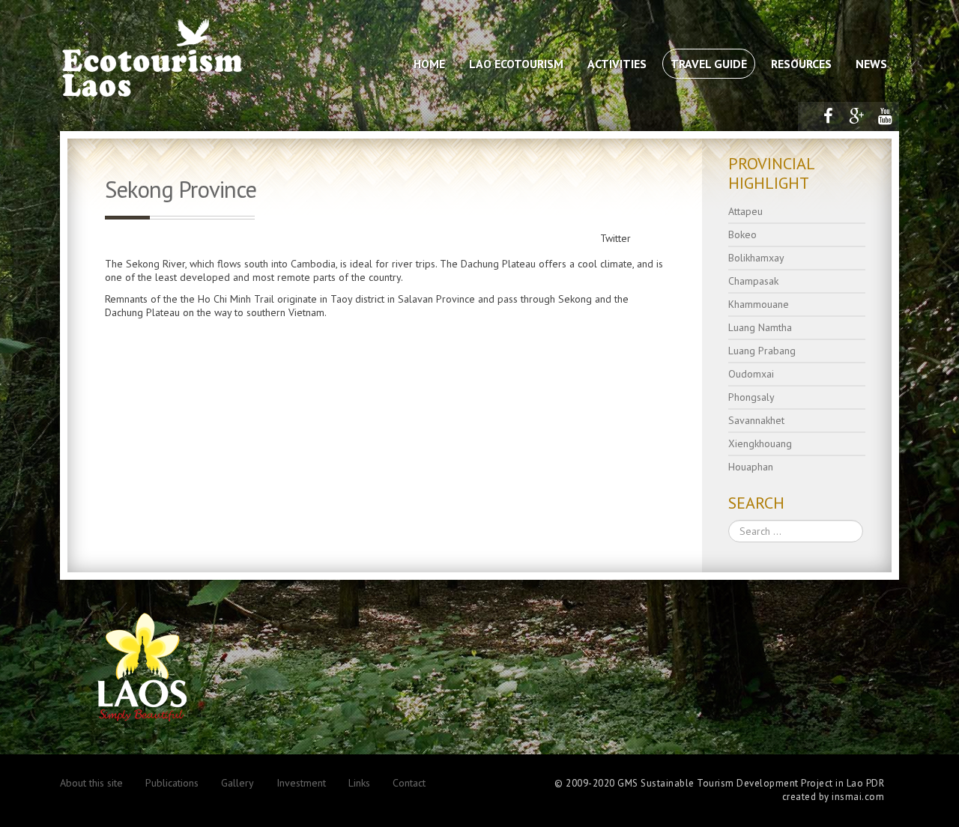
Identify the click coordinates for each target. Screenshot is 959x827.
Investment (301, 783)
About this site (91, 783)
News (871, 63)
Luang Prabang (762, 350)
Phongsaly (751, 397)
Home (429, 63)
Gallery (237, 783)
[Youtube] (885, 116)
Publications (172, 783)
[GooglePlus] (856, 116)
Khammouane (758, 304)
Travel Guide (709, 63)
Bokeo (742, 234)
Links (359, 783)
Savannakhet (756, 420)
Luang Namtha (760, 327)
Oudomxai (751, 374)
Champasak (753, 281)
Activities (617, 63)
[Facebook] (828, 116)
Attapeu (745, 211)
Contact (409, 783)
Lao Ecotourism (516, 63)
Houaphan (750, 466)
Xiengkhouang (760, 443)
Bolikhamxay (756, 257)
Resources (801, 63)
